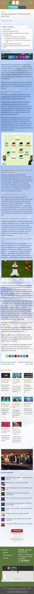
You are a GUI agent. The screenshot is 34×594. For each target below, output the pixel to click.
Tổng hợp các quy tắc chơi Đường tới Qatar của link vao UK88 (19, 504)
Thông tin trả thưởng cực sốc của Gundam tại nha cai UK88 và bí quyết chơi (16, 431)
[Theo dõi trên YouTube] (28, 561)
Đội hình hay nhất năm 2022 (10, 31)
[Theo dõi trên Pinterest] (22, 561)
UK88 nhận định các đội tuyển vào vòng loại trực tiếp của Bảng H (5, 430)
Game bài (11, 589)
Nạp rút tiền (5, 558)
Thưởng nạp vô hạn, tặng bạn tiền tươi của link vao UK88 (18, 519)
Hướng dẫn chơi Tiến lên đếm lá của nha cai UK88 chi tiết (18, 493)
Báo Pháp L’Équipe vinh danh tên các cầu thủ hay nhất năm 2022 (16, 34)
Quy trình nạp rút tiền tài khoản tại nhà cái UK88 (5, 381)
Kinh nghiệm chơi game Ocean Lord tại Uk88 (28, 405)
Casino (29, 588)
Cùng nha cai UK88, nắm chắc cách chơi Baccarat (19, 523)
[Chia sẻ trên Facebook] (10, 356)
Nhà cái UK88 (6, 29)
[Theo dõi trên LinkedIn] (25, 561)
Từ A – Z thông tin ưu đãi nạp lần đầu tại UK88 (19, 498)
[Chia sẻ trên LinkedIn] (24, 356)
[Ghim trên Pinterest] (18, 356)
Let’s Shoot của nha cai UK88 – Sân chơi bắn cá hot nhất (16, 381)
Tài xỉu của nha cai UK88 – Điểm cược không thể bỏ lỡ (19, 509)
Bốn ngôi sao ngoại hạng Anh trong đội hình (16, 38)
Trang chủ (6, 588)
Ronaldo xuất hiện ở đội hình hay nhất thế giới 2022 (28, 381)
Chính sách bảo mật (7, 555)
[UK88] (17, 3)
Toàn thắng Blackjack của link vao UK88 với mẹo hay (19, 488)
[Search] (31, 2)
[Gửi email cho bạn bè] (15, 356)
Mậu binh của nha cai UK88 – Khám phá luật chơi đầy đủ (19, 478)
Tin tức (3, 11)
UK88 (23, 66)
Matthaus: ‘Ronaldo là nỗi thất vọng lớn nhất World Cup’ (16, 46)
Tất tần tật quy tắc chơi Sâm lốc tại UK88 (17, 513)
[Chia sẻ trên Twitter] (12, 356)
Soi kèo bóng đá (21, 588)
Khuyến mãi (18, 589)
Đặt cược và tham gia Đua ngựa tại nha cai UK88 (5, 405)
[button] (2, 2)
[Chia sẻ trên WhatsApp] (7, 356)
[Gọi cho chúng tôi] (19, 561)
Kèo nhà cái (13, 588)
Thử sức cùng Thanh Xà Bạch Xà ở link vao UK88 (16, 405)
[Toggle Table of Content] (29, 27)
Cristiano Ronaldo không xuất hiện (12, 44)
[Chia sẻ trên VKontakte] (21, 356)
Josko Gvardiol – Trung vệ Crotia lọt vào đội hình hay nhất (18, 41)
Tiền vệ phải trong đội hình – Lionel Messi (15, 36)
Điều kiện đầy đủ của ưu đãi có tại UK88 (17, 482)
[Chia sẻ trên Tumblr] (27, 356)
